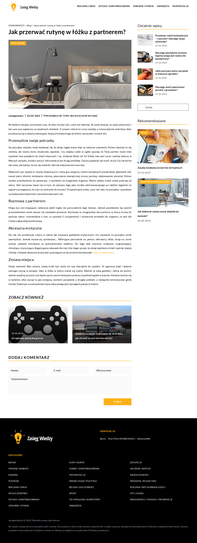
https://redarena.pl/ (103, 252)
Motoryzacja (180, 6)
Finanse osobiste (18, 468)
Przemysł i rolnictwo (143, 481)
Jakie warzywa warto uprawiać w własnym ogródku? (171, 72)
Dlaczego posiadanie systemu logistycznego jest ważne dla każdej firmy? (171, 55)
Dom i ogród (76, 462)
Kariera (13, 475)
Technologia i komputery (84, 499)
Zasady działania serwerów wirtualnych (160, 167)
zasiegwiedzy (16, 115)
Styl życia (18, 43)
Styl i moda (137, 493)
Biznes (12, 462)
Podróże (13, 481)
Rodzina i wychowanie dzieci (147, 487)
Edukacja (136, 462)
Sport (72, 493)
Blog (103, 438)
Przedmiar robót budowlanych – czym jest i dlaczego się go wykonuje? (171, 38)
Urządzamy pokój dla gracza (27, 338)
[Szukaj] (141, 107)
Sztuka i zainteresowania (114, 6)
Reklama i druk (86, 6)
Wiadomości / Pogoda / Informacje (151, 499)
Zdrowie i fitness (143, 6)
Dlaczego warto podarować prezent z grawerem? (170, 88)
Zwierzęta (163, 6)
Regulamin (143, 438)
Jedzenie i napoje (140, 468)
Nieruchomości (139, 475)
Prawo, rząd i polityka (83, 481)
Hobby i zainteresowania (84, 468)
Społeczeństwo (18, 493)
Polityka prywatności (121, 438)
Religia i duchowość (81, 487)
